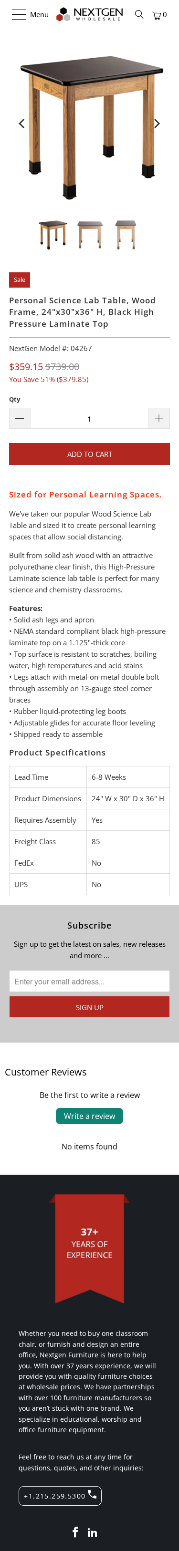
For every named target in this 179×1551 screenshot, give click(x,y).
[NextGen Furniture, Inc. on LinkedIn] (93, 1532)
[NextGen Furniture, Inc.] (90, 14)
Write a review (89, 1116)
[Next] (156, 123)
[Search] (139, 14)
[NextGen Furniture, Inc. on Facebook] (76, 1532)
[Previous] (23, 123)
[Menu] (15, 14)
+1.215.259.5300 (54, 1495)
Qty (14, 399)
